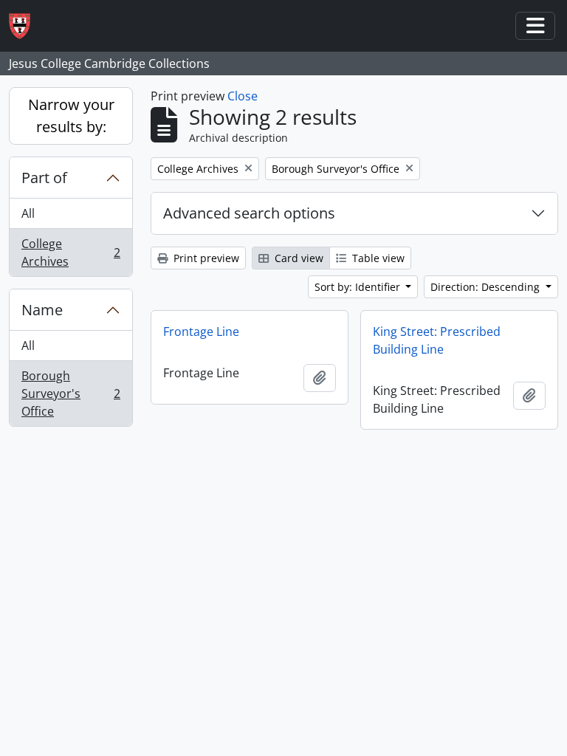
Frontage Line (201, 331)
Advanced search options (249, 213)
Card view (297, 258)
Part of (44, 178)
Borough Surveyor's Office (70, 393)
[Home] (25, 26)
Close (242, 96)
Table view (377, 258)
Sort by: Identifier (359, 287)
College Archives (70, 252)
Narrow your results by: (71, 115)
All (28, 213)
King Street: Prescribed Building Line (437, 340)
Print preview (205, 258)
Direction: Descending (486, 287)
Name (42, 310)
